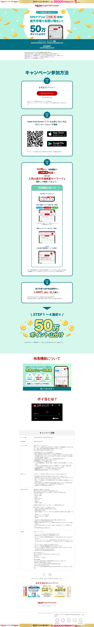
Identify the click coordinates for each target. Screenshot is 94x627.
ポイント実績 (53, 482)
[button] (47, 93)
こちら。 (62, 342)
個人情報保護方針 (46, 545)
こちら (61, 55)
